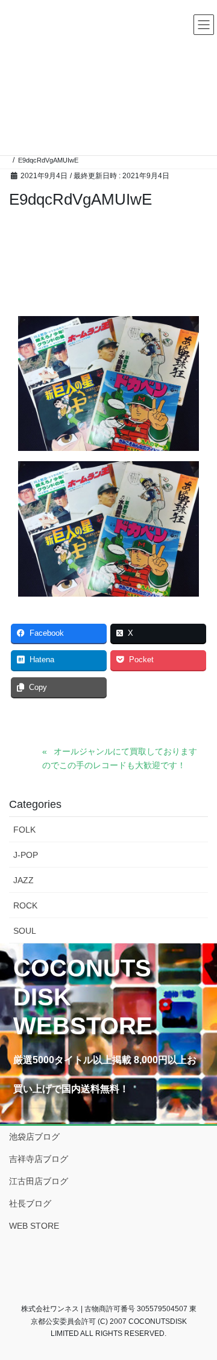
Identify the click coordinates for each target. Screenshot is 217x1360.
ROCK (25, 905)
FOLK (24, 829)
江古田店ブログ (38, 1181)
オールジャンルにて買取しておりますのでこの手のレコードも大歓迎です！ (119, 758)
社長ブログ (30, 1203)
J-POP (25, 855)
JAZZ (23, 880)
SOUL (24, 931)
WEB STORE (34, 1226)
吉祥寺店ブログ (38, 1159)
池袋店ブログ (34, 1136)
